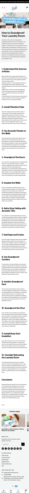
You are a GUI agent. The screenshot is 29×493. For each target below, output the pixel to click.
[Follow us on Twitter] (6, 448)
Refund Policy (5, 459)
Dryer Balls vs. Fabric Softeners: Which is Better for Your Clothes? (13, 429)
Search (18, 492)
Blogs (11, 492)
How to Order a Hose (7, 463)
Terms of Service (6, 457)
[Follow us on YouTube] (15, 448)
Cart (25, 492)
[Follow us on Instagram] (9, 448)
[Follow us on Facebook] (3, 448)
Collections (3, 492)
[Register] (23, 444)
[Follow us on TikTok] (17, 448)
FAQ (3, 465)
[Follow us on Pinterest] (12, 448)
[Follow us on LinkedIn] (20, 448)
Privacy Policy (5, 455)
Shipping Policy (5, 461)
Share (3, 404)
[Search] (4, 7)
